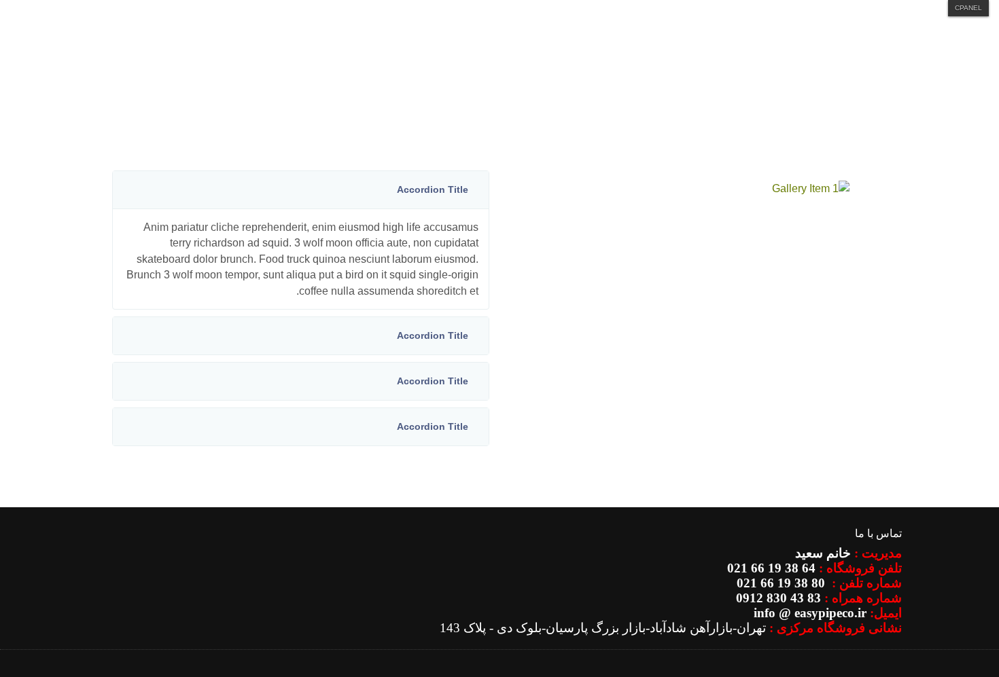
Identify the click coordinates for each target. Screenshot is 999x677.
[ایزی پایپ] (840, 95)
